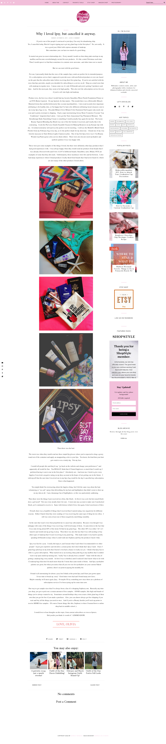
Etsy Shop (91, 2)
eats (124, 125)
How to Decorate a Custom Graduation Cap (124, 207)
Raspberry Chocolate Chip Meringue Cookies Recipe (124, 237)
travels (130, 125)
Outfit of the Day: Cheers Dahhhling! (57, 672)
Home (47, 2)
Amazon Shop (103, 2)
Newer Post (37, 685)
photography (114, 128)
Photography (116, 2)
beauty (119, 131)
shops (66, 30)
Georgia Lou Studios (101, 736)
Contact (66, 2)
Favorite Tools (78, 2)
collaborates (128, 131)
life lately (130, 121)
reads (112, 131)
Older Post (95, 685)
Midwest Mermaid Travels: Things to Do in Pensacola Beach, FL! (124, 268)
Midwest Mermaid (76, 736)
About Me (55, 2)
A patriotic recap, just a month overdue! (38, 673)
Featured (124, 128)
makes (112, 125)
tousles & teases (116, 135)
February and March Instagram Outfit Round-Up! (75, 673)
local (119, 125)
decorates (133, 128)
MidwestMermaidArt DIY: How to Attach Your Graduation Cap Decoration (124, 173)
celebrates (120, 121)
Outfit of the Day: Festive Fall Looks (93, 672)
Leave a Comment (74, 38)
